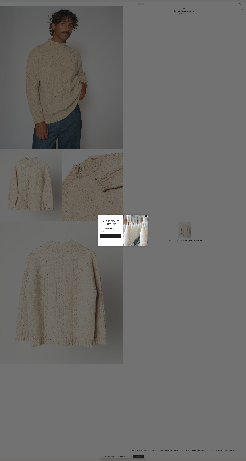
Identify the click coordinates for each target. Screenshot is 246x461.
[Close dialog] (146, 216)
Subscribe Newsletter (110, 235)
